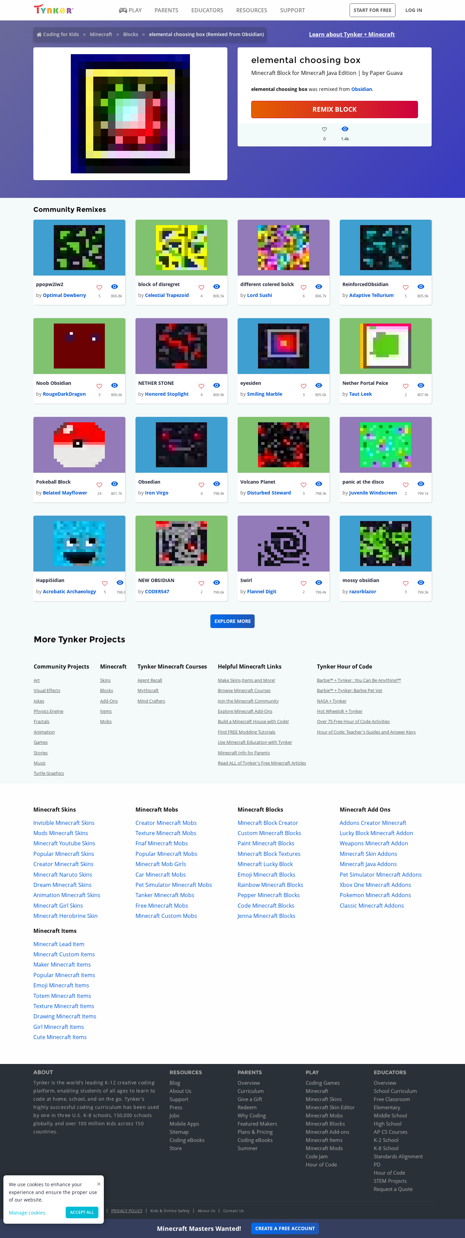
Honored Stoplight (167, 394)
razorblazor (362, 591)
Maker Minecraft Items (62, 964)
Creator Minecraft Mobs (166, 823)
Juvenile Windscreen (373, 492)
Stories (41, 753)
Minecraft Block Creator (268, 823)
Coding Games (323, 1082)
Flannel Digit (261, 591)
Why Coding (252, 1115)
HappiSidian (50, 580)
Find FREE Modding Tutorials (246, 732)
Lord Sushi (259, 295)
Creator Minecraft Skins (63, 864)
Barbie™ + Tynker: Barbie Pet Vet (349, 690)
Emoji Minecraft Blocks (266, 874)
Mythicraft (148, 690)
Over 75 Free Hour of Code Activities (353, 721)
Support (179, 1099)
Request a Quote (393, 1189)
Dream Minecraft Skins (62, 885)
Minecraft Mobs (324, 1115)
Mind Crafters (151, 701)
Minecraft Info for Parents (244, 753)
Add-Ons (109, 701)
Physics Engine (48, 711)
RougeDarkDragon (64, 394)
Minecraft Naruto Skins (62, 874)
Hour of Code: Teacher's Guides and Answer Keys (366, 732)
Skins (105, 680)
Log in (413, 10)
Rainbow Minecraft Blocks (270, 885)
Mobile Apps (184, 1123)
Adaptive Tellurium (371, 295)
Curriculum (251, 1090)
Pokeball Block (53, 482)
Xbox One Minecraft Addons (375, 885)
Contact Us (233, 1210)
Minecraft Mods (324, 1148)
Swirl (246, 580)
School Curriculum (395, 1090)
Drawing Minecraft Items (64, 1016)
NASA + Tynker (332, 701)
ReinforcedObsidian (365, 284)
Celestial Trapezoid (167, 295)
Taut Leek (360, 394)
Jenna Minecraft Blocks (266, 916)
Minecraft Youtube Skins (64, 843)
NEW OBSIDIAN (156, 580)
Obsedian (149, 482)
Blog (175, 1082)
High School (388, 1123)
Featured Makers (257, 1123)
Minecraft (101, 34)
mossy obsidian (360, 580)
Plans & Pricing (255, 1131)
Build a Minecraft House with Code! (253, 721)
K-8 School (386, 1148)
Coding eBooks (187, 1140)
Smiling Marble (264, 394)
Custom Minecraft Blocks (269, 833)
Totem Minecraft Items (62, 996)
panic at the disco (363, 482)
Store (176, 1148)
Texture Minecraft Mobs (165, 833)
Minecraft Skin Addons (368, 854)
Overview (249, 1082)
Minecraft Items (324, 1140)
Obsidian (361, 89)
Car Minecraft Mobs (160, 874)
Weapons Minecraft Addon (374, 843)
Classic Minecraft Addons (372, 905)
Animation (44, 732)
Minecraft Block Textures (269, 854)
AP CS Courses (390, 1131)
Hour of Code (321, 1164)
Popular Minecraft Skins (63, 854)
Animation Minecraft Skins (66, 895)
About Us (180, 1090)
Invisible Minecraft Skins (64, 823)
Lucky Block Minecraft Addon (376, 833)
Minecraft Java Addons (368, 864)
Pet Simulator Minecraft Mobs (173, 885)
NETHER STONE (156, 383)
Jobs (174, 1115)
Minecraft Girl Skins (58, 905)
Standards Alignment (398, 1156)
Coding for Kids (61, 34)
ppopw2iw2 (49, 284)
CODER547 (157, 591)
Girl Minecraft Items (58, 1027)
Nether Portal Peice (365, 383)
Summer (248, 1148)
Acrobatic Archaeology (69, 591)
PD (377, 1164)
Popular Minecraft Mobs (166, 854)
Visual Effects (47, 690)
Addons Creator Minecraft (373, 823)
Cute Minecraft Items (60, 1037)
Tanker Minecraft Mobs (164, 895)
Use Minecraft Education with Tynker (255, 742)
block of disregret (159, 284)
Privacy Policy (127, 1210)
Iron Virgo (157, 492)
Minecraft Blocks (325, 1123)
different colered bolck (267, 284)
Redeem (247, 1107)
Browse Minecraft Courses (244, 690)
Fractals (41, 721)
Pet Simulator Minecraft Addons (381, 874)
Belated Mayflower (65, 492)
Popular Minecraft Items (64, 975)
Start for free (372, 10)
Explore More (232, 621)
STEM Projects (390, 1180)
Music (40, 763)
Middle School (390, 1115)
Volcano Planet (257, 482)
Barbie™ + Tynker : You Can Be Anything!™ (359, 680)
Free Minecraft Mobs (161, 905)
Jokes (39, 701)
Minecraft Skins (324, 1099)
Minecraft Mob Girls (160, 864)
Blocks (130, 34)
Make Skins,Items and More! (246, 680)
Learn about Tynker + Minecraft (352, 34)
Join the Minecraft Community (248, 701)
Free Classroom (392, 1099)
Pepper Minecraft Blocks (269, 895)
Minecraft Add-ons (327, 1131)
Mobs (106, 721)
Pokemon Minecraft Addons (375, 895)
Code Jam (317, 1156)
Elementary (387, 1107)
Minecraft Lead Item (58, 944)
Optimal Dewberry (64, 295)
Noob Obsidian (53, 383)
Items (106, 711)
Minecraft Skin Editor (330, 1107)
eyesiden (250, 383)
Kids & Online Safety (170, 1210)
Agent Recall (150, 680)
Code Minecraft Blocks (266, 905)
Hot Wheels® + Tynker (340, 711)
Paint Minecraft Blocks (266, 843)
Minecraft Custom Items (64, 954)
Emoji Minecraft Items (61, 985)
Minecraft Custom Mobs (166, 916)
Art (37, 680)
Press (176, 1107)
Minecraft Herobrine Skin (65, 916)
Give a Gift (250, 1099)
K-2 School (386, 1140)
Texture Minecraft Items (63, 1006)
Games (41, 742)
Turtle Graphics (49, 773)
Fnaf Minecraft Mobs (161, 843)
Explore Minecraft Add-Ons (245, 711)
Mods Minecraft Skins (60, 833)
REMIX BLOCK (334, 109)
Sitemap (179, 1131)
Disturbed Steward (269, 492)
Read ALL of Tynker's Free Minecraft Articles (262, 763)
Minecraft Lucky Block (265, 864)
